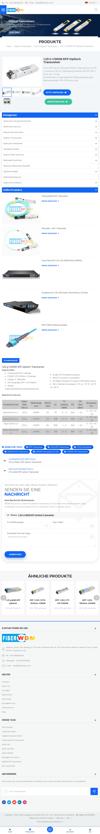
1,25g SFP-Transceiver (59, 447)
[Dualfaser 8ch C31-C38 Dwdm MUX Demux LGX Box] (21, 305)
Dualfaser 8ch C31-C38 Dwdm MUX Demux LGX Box (65, 293)
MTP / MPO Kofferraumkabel (54, 325)
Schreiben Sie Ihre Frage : (19, 533)
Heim (9, 46)
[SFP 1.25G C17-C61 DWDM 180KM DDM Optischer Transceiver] (41, 590)
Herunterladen (55, 102)
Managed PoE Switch (11, 757)
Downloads (6, 699)
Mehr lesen (16, 613)
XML (68, 818)
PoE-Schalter (7, 727)
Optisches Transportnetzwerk (17, 121)
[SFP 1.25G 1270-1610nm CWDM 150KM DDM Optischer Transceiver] (90, 590)
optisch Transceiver (23, 46)
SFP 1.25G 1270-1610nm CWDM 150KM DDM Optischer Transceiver (90, 602)
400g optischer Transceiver (13, 740)
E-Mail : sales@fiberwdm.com (41, 3)
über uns (6, 686)
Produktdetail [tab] (10, 360)
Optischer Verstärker (13, 143)
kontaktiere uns (8, 703)
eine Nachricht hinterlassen (50, 829)
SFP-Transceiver (36, 447)
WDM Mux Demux (12, 126)
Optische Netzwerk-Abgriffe (16, 166)
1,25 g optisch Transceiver (45, 46)
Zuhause (5, 682)
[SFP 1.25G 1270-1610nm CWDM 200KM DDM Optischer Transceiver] (16, 590)
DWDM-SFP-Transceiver (17, 452)
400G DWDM (7, 753)
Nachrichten (7, 695)
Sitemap (59, 818)
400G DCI (6, 744)
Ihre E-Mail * (58, 522)
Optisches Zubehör (12, 182)
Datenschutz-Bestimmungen (41, 818)
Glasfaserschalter (11, 149)
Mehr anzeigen (49, 201)
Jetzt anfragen (54, 92)
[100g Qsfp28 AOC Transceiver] (21, 209)
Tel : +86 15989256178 (14, 3)
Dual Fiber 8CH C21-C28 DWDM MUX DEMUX (62, 260)
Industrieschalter (9, 731)
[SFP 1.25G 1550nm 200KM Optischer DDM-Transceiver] (65, 590)
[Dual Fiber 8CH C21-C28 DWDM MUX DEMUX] (21, 273)
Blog (4, 712)
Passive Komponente (13, 132)
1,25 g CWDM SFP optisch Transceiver (36, 515)
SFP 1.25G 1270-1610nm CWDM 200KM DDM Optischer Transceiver (16, 602)
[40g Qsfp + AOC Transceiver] (21, 241)
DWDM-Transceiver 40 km (47, 452)
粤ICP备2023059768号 (85, 815)
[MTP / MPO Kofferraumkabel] (21, 337)
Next (96, 598)
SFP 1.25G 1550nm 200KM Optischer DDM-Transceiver (65, 602)
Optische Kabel (10, 171)
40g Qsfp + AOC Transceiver (54, 228)
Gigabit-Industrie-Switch (12, 736)
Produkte (6, 690)
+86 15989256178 (17, 655)
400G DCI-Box (8, 749)
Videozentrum (8, 708)
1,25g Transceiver (84, 447)
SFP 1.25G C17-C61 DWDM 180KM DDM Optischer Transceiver (40, 602)
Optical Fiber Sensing (13, 154)
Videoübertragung (12, 177)
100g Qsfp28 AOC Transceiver (55, 196)
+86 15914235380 (23, 661)
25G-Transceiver (8, 766)
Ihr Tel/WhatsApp (15, 522)
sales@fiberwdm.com (22, 666)
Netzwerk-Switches (12, 160)
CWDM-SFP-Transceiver (77, 452)
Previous (3, 598)
